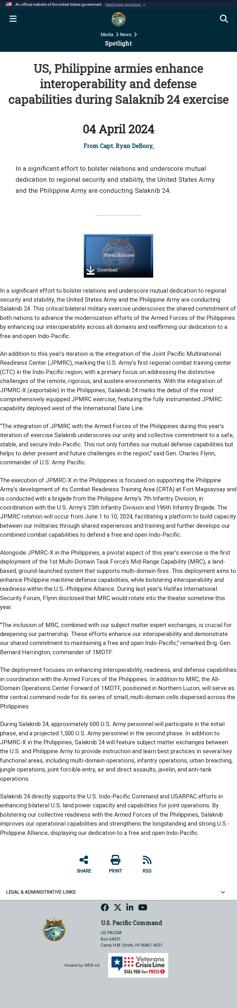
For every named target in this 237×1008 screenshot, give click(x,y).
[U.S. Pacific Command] (54, 929)
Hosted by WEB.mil (81, 965)
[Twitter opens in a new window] (118, 908)
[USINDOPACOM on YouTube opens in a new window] (142, 908)
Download (106, 270)
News (126, 34)
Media (107, 34)
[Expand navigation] (13, 19)
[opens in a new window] (105, 908)
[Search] (224, 19)
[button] (126, 5)
